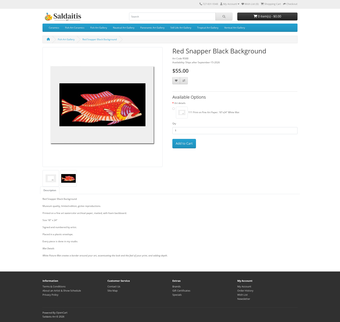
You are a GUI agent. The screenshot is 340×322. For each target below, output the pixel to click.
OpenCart (61, 312)
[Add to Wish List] (176, 80)
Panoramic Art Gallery (152, 27)
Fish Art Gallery (98, 27)
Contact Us (113, 286)
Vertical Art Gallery (234, 27)
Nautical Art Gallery (123, 27)
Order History (245, 290)
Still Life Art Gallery (180, 27)
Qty (174, 123)
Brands (176, 286)
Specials (177, 294)
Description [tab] (49, 190)
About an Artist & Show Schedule (61, 290)
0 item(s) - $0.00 (269, 16)
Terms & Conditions (54, 286)
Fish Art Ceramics (74, 27)
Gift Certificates (181, 290)
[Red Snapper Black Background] (102, 108)
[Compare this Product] (184, 80)
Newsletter (243, 299)
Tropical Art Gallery (207, 27)
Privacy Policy (50, 294)
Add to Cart (184, 143)
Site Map (112, 290)
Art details (180, 103)
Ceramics (54, 27)
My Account (244, 286)
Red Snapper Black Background (99, 39)
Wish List (242, 294)
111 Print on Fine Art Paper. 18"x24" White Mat (213, 112)
